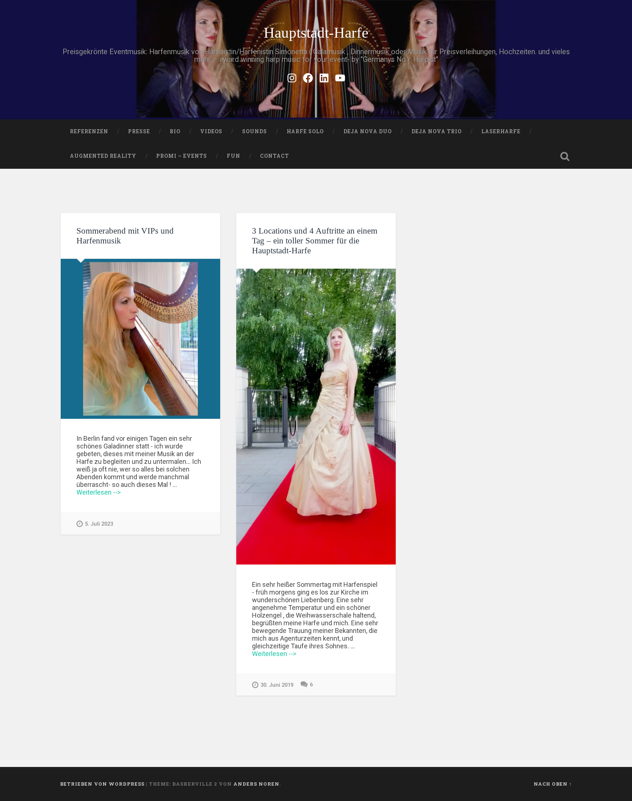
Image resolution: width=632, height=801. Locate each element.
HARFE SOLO (305, 131)
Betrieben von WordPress (102, 784)
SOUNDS (254, 131)
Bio (175, 131)
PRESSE (139, 131)
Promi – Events (181, 156)
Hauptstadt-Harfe (316, 33)
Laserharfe (500, 131)
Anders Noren (256, 784)
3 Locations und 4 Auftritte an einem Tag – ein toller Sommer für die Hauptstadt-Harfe (314, 240)
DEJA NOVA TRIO (436, 131)
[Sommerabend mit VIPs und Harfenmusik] (140, 338)
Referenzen (89, 131)
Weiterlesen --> (98, 492)
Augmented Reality (103, 156)
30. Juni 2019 (276, 685)
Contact (274, 156)
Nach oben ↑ (553, 784)
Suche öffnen (564, 156)
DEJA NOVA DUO (367, 131)
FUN (233, 156)
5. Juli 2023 (99, 524)
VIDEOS (211, 131)
